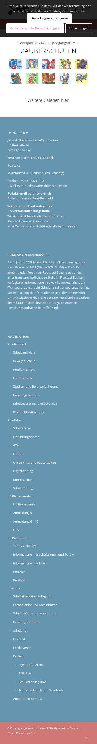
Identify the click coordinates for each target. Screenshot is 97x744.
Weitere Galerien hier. (48, 100)
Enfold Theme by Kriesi (21, 733)
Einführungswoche (26, 437)
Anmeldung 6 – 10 (25, 521)
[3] (48, 64)
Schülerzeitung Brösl (33, 682)
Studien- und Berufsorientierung (35, 386)
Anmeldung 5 (22, 513)
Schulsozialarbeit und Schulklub (35, 403)
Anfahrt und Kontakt (27, 699)
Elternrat (19, 639)
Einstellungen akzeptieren (49, 18)
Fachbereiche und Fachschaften (35, 605)
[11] (81, 64)
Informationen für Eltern (30, 563)
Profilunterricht (24, 369)
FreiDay (18, 454)
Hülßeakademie (24, 504)
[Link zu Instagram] (86, 738)
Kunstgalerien (22, 479)
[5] (48, 78)
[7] (32, 64)
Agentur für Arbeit (31, 665)
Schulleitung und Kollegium (32, 596)
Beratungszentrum (26, 395)
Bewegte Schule (24, 361)
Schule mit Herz (24, 352)
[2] (65, 78)
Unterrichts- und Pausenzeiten (34, 462)
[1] (15, 64)
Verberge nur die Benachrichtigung (35, 28)
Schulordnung (23, 488)
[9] (65, 64)
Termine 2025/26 (24, 546)
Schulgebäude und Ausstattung (35, 613)
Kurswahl (19, 571)
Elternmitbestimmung (28, 412)
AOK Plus (25, 673)
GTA (16, 445)
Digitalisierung (23, 471)
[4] (81, 78)
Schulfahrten (22, 428)
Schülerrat (20, 630)
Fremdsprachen (24, 378)
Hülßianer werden (19, 496)
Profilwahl (20, 580)
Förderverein (22, 647)
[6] (32, 78)
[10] (15, 78)
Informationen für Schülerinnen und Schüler (44, 554)
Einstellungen (79, 28)
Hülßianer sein (17, 538)
